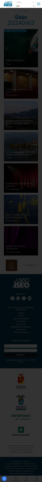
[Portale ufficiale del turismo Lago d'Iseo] (8, 3)
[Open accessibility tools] (4, 478)
